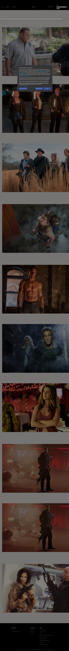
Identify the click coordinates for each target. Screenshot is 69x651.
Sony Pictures (22, 75)
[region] (34, 78)
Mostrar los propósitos (23, 88)
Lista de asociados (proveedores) (24, 85)
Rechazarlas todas (39, 88)
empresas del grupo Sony (27, 75)
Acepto (47, 88)
